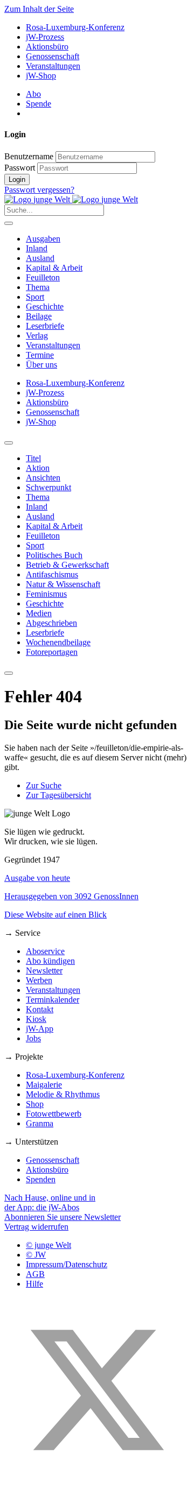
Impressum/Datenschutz (66, 1264)
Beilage (39, 316)
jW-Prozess (45, 36)
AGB (35, 1274)
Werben (39, 980)
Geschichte (45, 306)
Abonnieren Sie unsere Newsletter (62, 1217)
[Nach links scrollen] (8, 442)
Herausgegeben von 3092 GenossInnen (71, 896)
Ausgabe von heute (37, 878)
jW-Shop (41, 75)
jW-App (39, 1028)
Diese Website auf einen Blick (55, 914)
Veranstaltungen (53, 65)
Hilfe (34, 1283)
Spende (38, 103)
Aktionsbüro (47, 46)
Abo (33, 93)
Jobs (33, 1038)
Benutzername (28, 156)
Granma (39, 1123)
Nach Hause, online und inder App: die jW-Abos (49, 1202)
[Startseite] (71, 199)
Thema (38, 287)
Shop (35, 1104)
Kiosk (36, 1019)
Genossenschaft (52, 56)
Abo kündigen (50, 960)
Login (17, 179)
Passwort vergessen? (39, 189)
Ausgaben (43, 238)
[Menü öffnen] (8, 223)
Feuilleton (43, 277)
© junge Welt (48, 1245)
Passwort (19, 167)
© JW (36, 1254)
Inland (36, 248)
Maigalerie (44, 1084)
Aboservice (45, 951)
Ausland (40, 258)
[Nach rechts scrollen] (8, 673)
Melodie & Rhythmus (63, 1094)
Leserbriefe (45, 325)
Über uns (41, 364)
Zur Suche (43, 785)
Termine (40, 354)
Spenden (41, 1179)
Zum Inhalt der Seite (39, 8)
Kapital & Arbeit (54, 267)
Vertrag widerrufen (36, 1226)
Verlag (37, 335)
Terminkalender (52, 999)
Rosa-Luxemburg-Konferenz (75, 27)
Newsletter (44, 970)
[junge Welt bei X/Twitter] (97, 1479)
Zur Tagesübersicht (58, 795)
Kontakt (39, 1009)
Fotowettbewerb (53, 1113)
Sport (35, 296)
